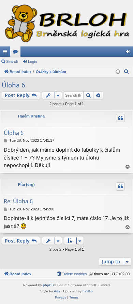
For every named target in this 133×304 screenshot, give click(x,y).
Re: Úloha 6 (18, 201)
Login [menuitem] (129, 53)
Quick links (6, 53)
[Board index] (66, 23)
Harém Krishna (31, 116)
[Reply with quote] (120, 118)
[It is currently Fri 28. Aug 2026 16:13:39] (118, 72)
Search (12, 61)
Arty (57, 291)
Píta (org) (26, 184)
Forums (16, 53)
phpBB (48, 285)
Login (32, 61)
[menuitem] (126, 71)
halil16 (88, 291)
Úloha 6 (13, 85)
